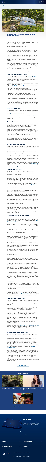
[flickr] (22, 431)
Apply (34, 2)
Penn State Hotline (24, 293)
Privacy (13, 456)
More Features (22, 365)
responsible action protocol (33, 196)
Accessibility (24, 456)
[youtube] (25, 431)
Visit (38, 2)
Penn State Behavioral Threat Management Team (29, 325)
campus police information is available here (15, 113)
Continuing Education (28, 441)
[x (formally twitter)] (20, 431)
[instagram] (27, 431)
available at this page (33, 184)
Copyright (28, 456)
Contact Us (25, 446)
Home (3, 5)
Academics (4, 441)
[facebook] (18, 431)
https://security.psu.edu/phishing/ (17, 166)
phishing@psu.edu (34, 163)
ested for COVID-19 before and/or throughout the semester (21, 85)
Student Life (25, 439)
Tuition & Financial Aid (7, 446)
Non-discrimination (18, 456)
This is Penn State (6, 439)
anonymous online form (12, 294)
